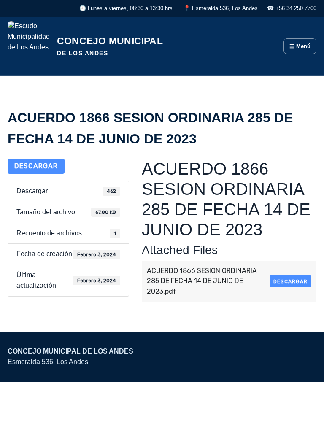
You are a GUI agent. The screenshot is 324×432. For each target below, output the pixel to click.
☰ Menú (299, 46)
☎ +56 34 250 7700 (291, 8)
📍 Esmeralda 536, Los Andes (221, 8)
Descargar (36, 166)
